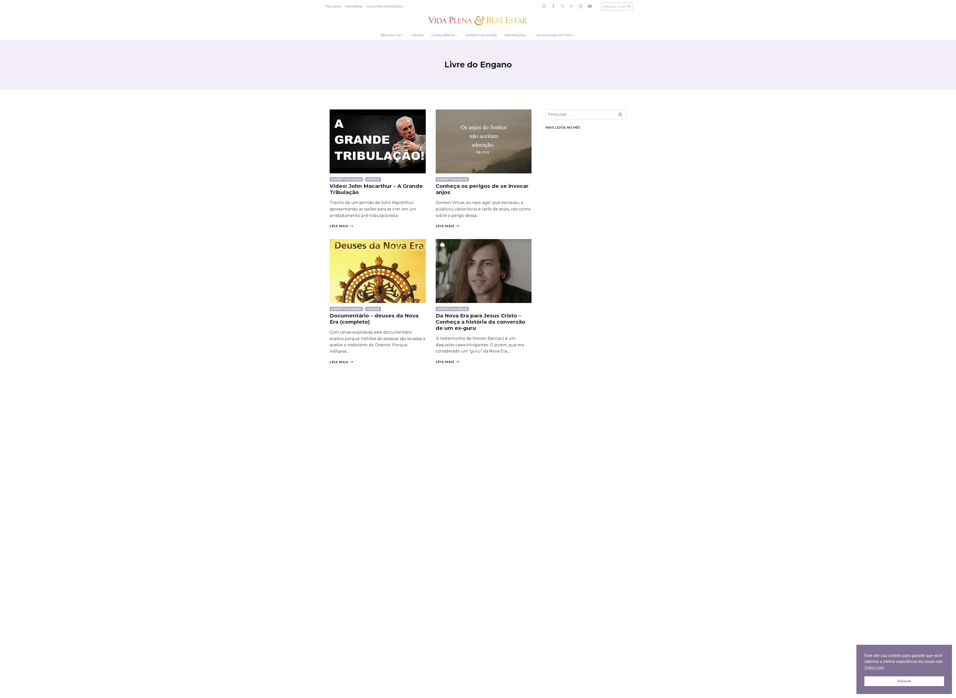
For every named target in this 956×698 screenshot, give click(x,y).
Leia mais (341, 226)
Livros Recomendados (385, 6)
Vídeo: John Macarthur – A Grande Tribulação (376, 189)
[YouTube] (590, 6)
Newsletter (354, 6)
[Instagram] (544, 6)
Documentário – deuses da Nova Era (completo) (374, 318)
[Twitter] (562, 6)
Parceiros (333, 6)
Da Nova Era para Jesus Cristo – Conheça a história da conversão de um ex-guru (480, 321)
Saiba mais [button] (874, 667)
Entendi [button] (904, 681)
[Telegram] (571, 6)
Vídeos (373, 179)
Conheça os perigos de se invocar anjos (482, 189)
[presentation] (378, 141)
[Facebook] (553, 6)
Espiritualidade (481, 35)
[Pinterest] (581, 6)
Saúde (418, 35)
